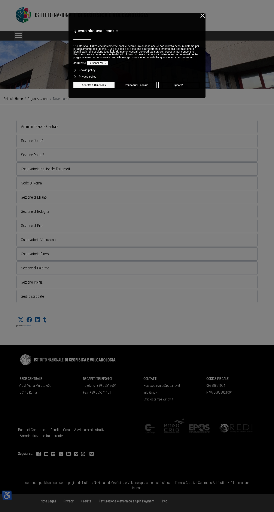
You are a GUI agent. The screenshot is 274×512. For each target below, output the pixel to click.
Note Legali (48, 501)
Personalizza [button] (97, 63)
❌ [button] (202, 15)
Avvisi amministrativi (89, 429)
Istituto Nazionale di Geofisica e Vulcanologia (114, 483)
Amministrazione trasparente (41, 435)
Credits (86, 501)
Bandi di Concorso (31, 429)
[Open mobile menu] (18, 36)
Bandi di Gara (60, 429)
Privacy (69, 501)
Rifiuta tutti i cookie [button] (136, 85)
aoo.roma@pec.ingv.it (165, 386)
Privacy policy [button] (87, 76)
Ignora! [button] (178, 85)
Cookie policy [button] (87, 70)
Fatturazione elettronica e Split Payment (126, 501)
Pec (164, 501)
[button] (137, 126)
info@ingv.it (151, 392)
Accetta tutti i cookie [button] (94, 85)
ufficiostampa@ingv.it (158, 399)
